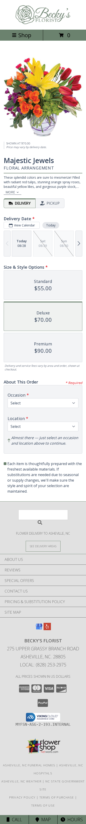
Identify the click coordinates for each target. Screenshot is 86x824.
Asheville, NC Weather (21, 781)
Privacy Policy (22, 797)
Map (45, 819)
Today (50, 225)
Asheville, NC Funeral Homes (29, 765)
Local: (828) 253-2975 (43, 665)
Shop (24, 35)
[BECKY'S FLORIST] (43, 23)
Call (16, 819)
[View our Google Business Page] (39, 628)
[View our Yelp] (47, 628)
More (10, 192)
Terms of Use (43, 805)
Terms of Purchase (56, 797)
